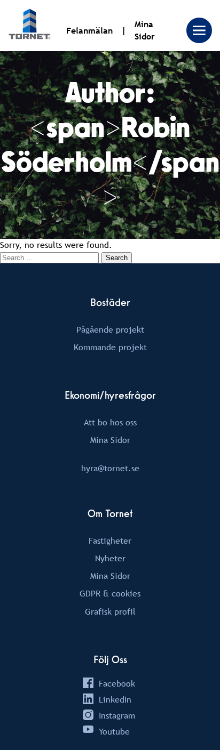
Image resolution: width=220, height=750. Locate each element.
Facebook (117, 683)
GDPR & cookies (110, 593)
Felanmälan (89, 31)
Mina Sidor (110, 440)
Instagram (117, 715)
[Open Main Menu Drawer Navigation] (199, 30)
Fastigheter (110, 540)
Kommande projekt (110, 347)
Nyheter (110, 558)
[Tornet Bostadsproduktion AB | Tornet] (29, 25)
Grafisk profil (110, 611)
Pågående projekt (110, 329)
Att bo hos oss (110, 422)
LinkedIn (115, 699)
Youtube (114, 731)
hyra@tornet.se (110, 468)
